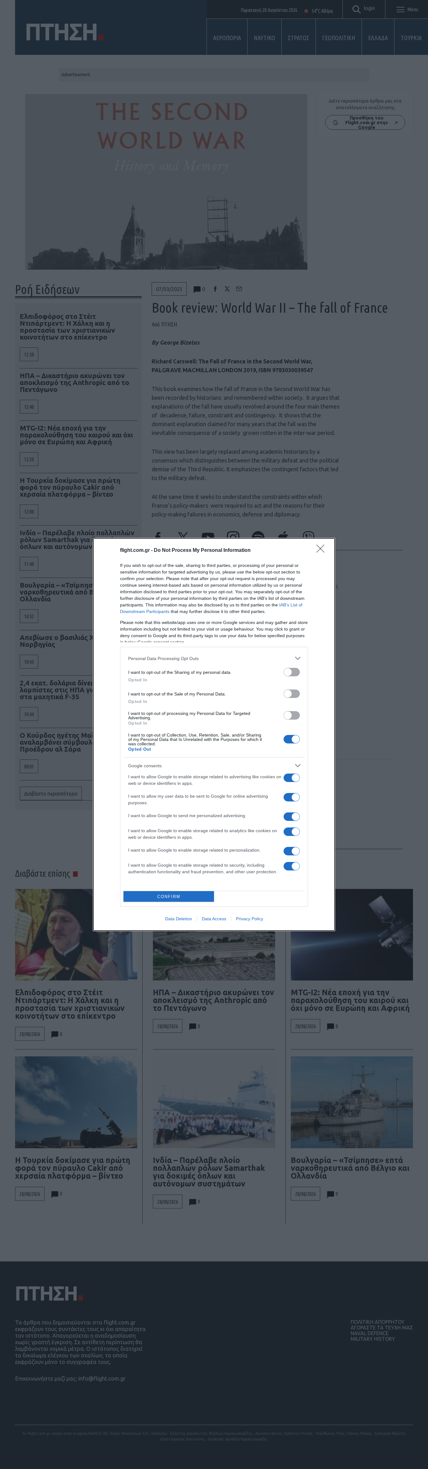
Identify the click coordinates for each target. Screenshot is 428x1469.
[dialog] (214, 734)
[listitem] (214, 658)
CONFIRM (168, 896)
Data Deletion (178, 918)
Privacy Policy (249, 918)
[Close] (322, 551)
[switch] (292, 672)
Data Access (214, 918)
